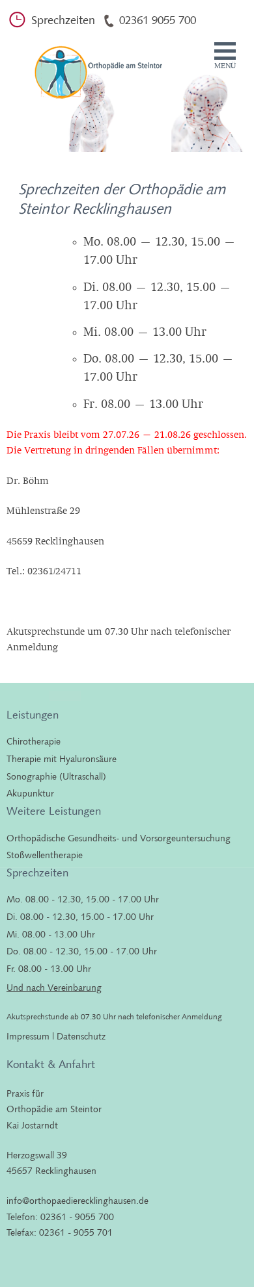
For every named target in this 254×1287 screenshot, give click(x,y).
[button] (225, 56)
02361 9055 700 (157, 20)
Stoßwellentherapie (45, 855)
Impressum (28, 1036)
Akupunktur (30, 793)
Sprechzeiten (63, 20)
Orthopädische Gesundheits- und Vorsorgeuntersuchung (119, 838)
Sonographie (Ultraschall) (56, 776)
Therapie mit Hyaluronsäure (62, 759)
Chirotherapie (34, 741)
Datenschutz (81, 1036)
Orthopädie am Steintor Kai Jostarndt (94, 66)
